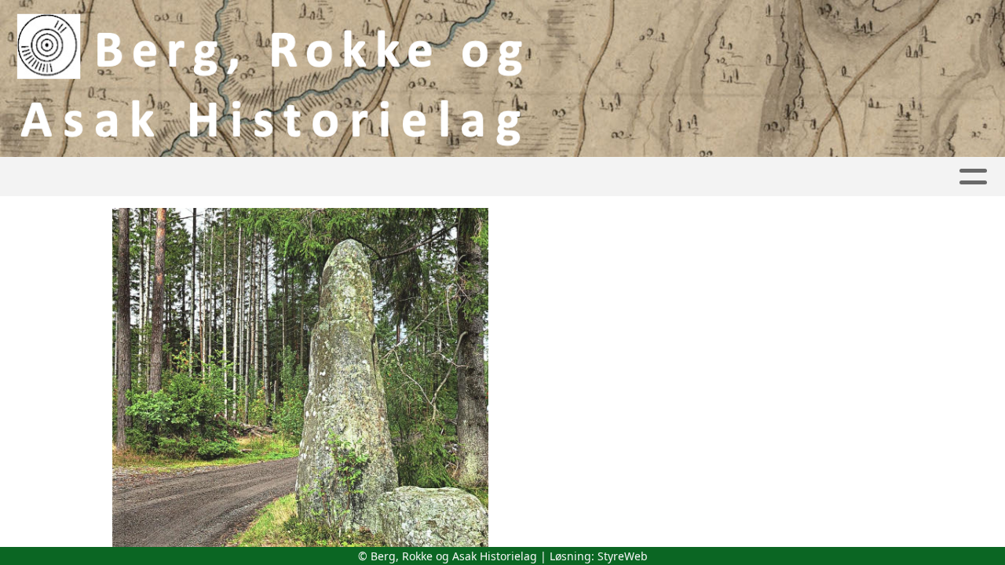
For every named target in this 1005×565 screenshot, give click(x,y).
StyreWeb (623, 556)
